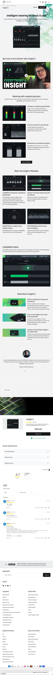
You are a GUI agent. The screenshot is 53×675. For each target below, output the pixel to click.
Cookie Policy (3, 673)
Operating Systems (9, 451)
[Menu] (49, 2)
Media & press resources (8, 604)
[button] (9, 507)
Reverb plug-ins (6, 659)
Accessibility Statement (8, 617)
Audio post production (33, 639)
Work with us (5, 599)
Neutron (4, 639)
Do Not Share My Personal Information (11, 612)
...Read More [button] (19, 536)
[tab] (5, 485)
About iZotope (6, 594)
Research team (6, 602)
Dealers (30, 612)
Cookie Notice (6, 610)
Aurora (4, 646)
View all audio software (8, 661)
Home (4, 5)
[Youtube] (8, 586)
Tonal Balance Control (8, 651)
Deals (29, 610)
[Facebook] (3, 586)
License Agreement (7, 615)
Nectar (4, 641)
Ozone (4, 636)
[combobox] (10, 492)
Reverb (29, 649)
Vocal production (32, 651)
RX (3, 634)
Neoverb (4, 649)
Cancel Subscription (7, 622)
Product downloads (32, 602)
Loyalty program (32, 607)
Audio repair (31, 641)
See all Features (26, 162)
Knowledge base (32, 597)
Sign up (47, 575)
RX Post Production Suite (8, 656)
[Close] (51, 670)
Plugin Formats (8, 457)
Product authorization (33, 594)
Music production (32, 646)
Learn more (7, 390)
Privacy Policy (44, 672)
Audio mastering (32, 634)
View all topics (31, 654)
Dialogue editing (32, 644)
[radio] (28, 473)
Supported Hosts (9, 463)
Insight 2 (5, 8)
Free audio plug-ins (32, 599)
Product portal (31, 604)
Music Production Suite (8, 654)
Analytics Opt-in (6, 625)
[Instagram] (5, 586)
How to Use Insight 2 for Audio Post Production (37, 316)
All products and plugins (11, 5)
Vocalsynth (5, 644)
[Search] (40, 2)
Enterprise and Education (8, 607)
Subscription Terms (7, 620)
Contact (4, 597)
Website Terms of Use (37, 672)
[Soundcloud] (10, 586)
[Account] (42, 2)
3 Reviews (34, 422)
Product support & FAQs (33, 615)
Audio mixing (31, 636)
